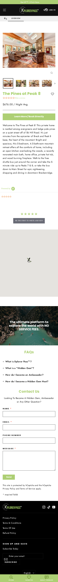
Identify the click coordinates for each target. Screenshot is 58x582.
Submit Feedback (46, 580)
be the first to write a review (29, 221)
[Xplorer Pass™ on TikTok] (48, 507)
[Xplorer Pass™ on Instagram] (43, 507)
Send (8, 477)
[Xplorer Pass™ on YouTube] (53, 507)
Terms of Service (27, 488)
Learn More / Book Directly (29, 116)
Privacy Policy (9, 488)
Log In (52, 10)
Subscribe (11, 562)
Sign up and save (15, 543)
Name (7, 409)
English (27, 572)
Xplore (11, 580)
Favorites (29, 580)
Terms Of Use (9, 528)
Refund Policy (9, 533)
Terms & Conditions (12, 522)
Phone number (12, 435)
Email (7, 422)
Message (9, 449)
